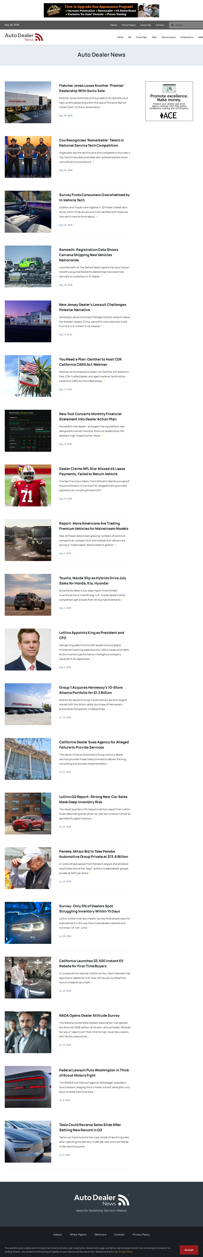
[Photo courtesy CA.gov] (28, 958)
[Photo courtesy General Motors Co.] (28, 192)
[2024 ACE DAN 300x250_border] (169, 83)
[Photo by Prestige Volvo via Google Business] (28, 301)
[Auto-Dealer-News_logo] (25, 34)
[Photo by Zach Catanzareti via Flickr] (28, 848)
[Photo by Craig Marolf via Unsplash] (28, 247)
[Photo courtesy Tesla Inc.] (28, 1122)
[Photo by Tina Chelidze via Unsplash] (28, 356)
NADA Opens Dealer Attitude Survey (89, 1015)
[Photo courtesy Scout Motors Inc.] (28, 1067)
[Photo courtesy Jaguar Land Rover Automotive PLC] (28, 520)
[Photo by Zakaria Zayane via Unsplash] (28, 903)
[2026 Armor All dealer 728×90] (101, 5)
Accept (188, 1250)
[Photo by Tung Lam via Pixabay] (28, 1012)
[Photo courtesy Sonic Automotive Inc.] (28, 82)
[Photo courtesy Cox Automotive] (28, 137)
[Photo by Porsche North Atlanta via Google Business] (28, 684)
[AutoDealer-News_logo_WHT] (101, 1195)
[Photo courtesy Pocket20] (28, 411)
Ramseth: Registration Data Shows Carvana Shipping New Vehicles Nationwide (88, 254)
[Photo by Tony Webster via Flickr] (28, 739)
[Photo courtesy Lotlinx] (28, 630)
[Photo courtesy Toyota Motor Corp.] (28, 575)
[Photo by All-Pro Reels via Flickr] (28, 466)
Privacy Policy (125, 1251)
